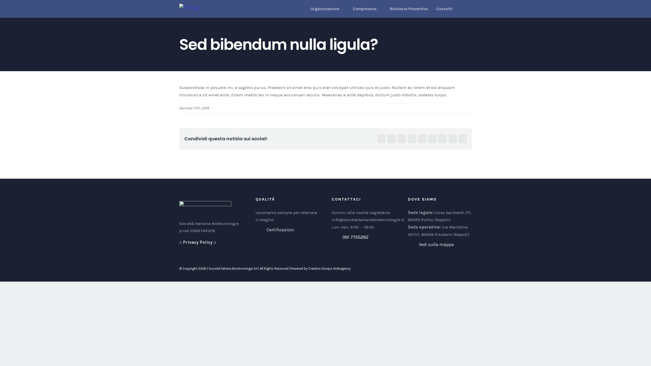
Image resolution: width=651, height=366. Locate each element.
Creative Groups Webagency (329, 268)
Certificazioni (280, 230)
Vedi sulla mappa (436, 244)
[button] (462, 9)
